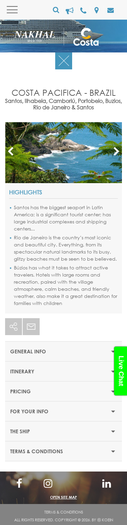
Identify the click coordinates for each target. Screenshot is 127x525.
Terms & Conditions (63, 512)
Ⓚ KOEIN (105, 520)
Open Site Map (63, 497)
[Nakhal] (39, 37)
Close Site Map (63, 482)
